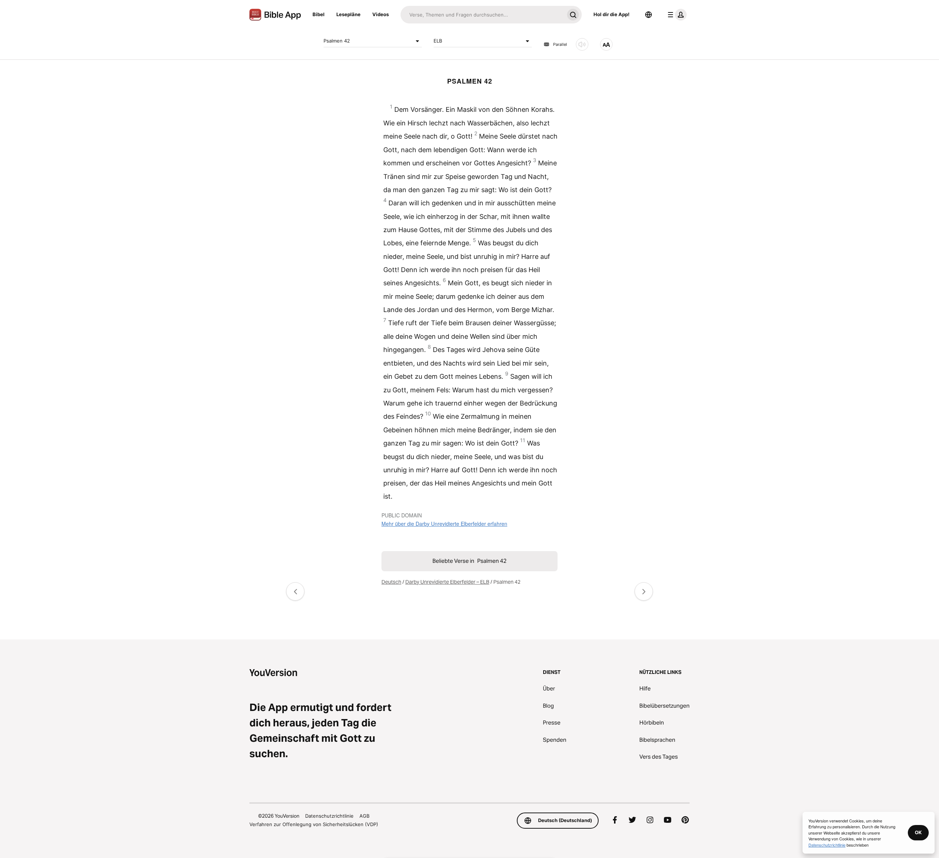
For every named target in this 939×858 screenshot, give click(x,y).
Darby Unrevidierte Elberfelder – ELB (447, 582)
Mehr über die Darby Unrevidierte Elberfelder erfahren (444, 523)
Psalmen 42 (337, 41)
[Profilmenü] (676, 14)
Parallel (560, 44)
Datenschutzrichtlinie (329, 816)
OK (918, 832)
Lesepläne (348, 14)
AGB (364, 816)
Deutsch (391, 582)
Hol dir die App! (611, 14)
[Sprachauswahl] (648, 14)
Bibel (319, 14)
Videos (380, 14)
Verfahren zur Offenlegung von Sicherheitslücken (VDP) (313, 824)
